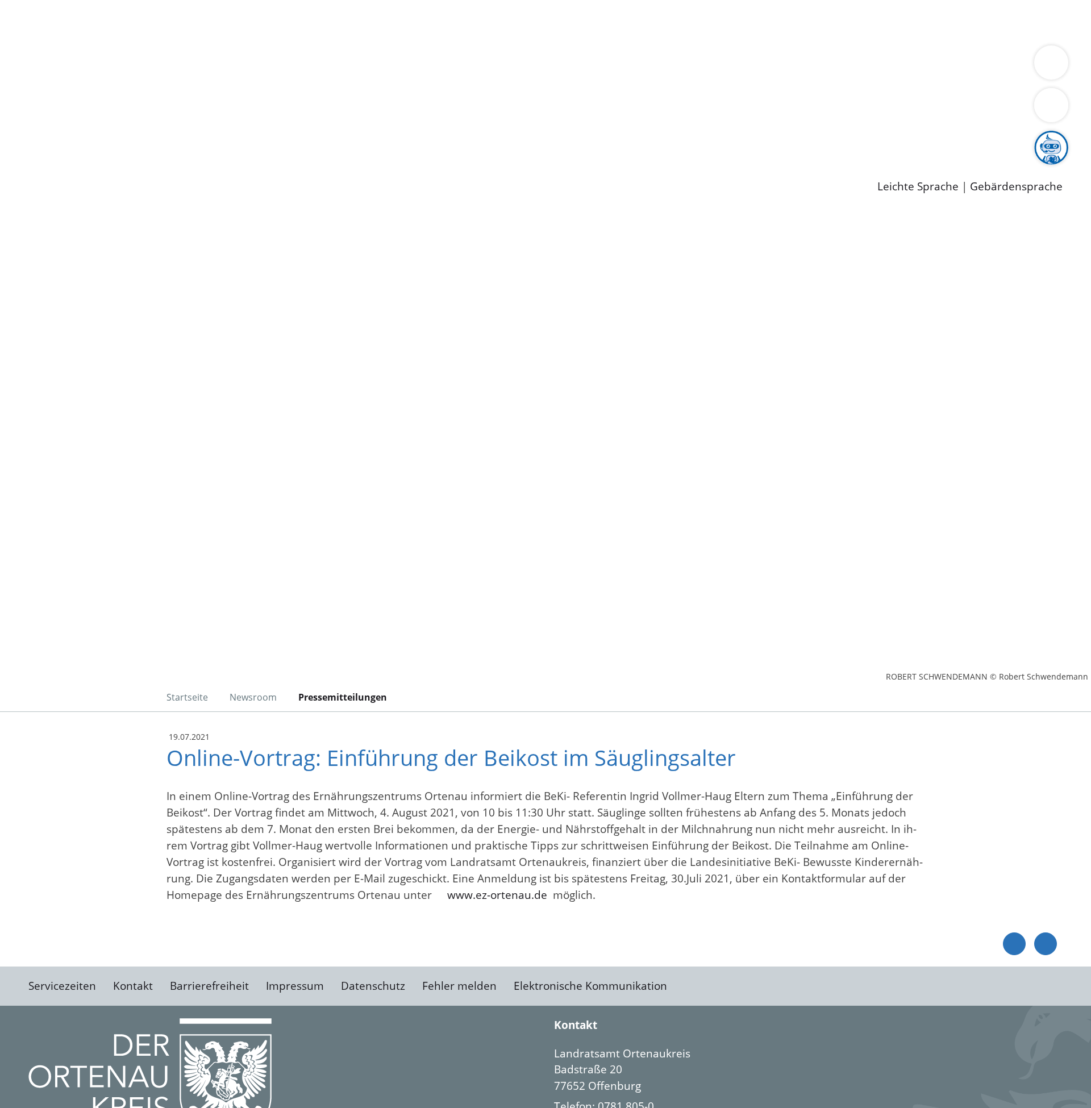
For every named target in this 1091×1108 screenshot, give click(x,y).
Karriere (21, 125)
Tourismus (594, 66)
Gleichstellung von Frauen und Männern (833, 66)
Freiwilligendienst (400, 139)
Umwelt (665, 21)
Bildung (316, 66)
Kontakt (133, 985)
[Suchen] (1051, 105)
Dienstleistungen (43, 7)
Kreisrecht (208, 109)
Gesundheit (612, 21)
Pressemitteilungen (80, 168)
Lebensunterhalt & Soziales (136, 21)
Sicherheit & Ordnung (469, 21)
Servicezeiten (62, 985)
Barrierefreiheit (209, 985)
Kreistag (20, 95)
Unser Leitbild (484, 139)
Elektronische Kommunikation (590, 985)
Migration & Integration (351, 21)
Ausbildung (223, 139)
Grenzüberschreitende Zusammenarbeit (135, 80)
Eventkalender (154, 139)
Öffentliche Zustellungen (196, 168)
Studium (276, 139)
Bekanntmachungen (675, 66)
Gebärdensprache (1016, 187)
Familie (270, 21)
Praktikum (327, 139)
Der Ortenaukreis (75, 66)
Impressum (295, 985)
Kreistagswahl (273, 109)
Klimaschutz (533, 66)
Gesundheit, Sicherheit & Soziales (208, 66)
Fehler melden (459, 985)
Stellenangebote (72, 139)
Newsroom (27, 154)
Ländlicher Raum (456, 66)
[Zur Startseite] (119, 306)
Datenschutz (373, 985)
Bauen (47, 21)
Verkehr (229, 21)
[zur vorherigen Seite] (1014, 943)
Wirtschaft (553, 21)
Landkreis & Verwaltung (61, 51)
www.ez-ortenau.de (500, 895)
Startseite (187, 697)
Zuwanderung (374, 66)
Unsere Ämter (36, 37)
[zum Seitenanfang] (1045, 943)
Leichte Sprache (918, 187)
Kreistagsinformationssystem (105, 109)
